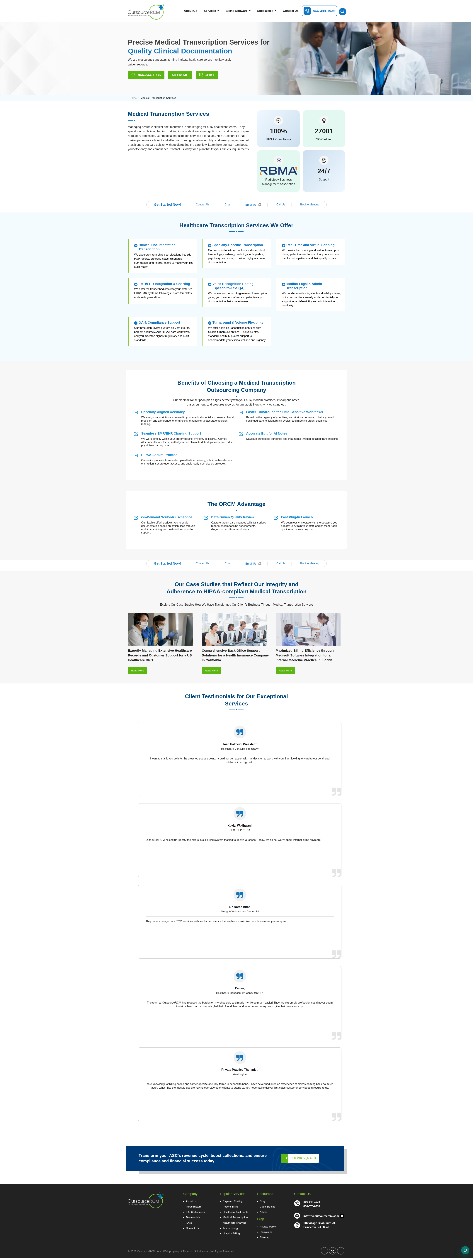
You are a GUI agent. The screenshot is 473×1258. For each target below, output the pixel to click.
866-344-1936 (149, 75)
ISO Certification (195, 1211)
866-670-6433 (311, 1206)
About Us (190, 10)
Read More (137, 670)
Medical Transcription (235, 1217)
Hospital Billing (231, 1233)
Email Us (250, 204)
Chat (227, 204)
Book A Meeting (309, 204)
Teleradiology (230, 1228)
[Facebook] (324, 1250)
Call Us (280, 204)
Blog (262, 1201)
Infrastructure (194, 1206)
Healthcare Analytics (234, 1222)
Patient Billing (231, 1206)
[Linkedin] (340, 1250)
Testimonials (193, 1217)
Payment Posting (233, 1201)
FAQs (189, 1222)
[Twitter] (332, 1250)
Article (263, 1211)
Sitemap (264, 1237)
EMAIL (182, 75)
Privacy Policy (268, 1226)
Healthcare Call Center (236, 1211)
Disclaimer (266, 1231)
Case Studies (267, 1206)
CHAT (209, 75)
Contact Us (291, 10)
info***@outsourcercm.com (321, 1216)
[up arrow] (460, 122)
